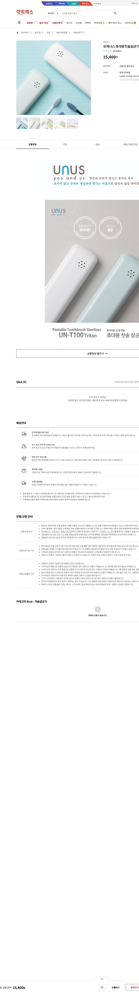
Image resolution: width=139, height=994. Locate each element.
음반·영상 (43, 22)
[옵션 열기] (102, 978)
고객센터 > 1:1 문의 (106, 531)
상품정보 (33, 144)
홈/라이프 (25, 32)
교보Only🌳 (130, 22)
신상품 (79, 22)
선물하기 (116, 987)
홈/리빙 (38, 32)
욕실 (48, 32)
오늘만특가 (57, 22)
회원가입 (135, 3)
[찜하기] (101, 987)
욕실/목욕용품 (61, 32)
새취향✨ (31, 22)
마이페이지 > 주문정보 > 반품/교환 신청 (56, 531)
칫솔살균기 (77, 32)
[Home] (17, 32)
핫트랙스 (51, 13)
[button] (112, 51)
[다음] (92, 79)
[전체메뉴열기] (19, 22)
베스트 (69, 22)
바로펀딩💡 (99, 22)
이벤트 (88, 22)
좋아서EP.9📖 (115, 22)
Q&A (98, 144)
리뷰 (65, 144)
